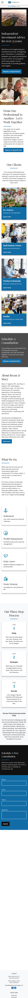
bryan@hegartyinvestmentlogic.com (14, 985)
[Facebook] (12, 988)
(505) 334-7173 (16, 976)
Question (5, 810)
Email (3, 790)
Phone (4, 800)
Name (4, 780)
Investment (14, 997)
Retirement (14, 995)
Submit (5, 824)
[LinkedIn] (15, 988)
